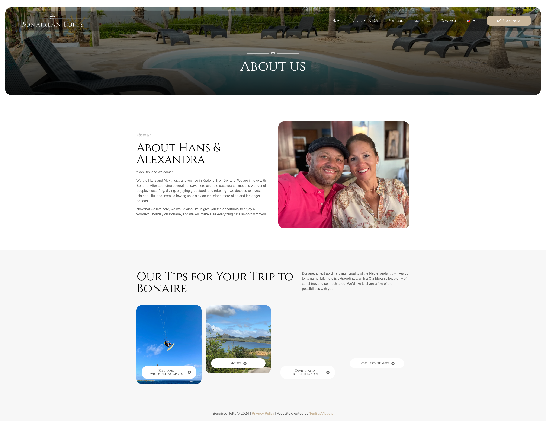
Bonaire (395, 21)
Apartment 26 (365, 21)
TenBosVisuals (321, 413)
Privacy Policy (263, 413)
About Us (422, 21)
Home (337, 21)
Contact (448, 21)
